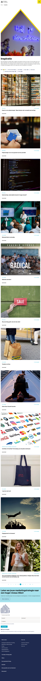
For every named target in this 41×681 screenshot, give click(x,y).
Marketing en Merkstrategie (7, 644)
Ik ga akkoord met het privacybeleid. (8, 623)
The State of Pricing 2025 (7, 654)
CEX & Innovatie (5, 647)
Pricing (3, 646)
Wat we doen (4, 639)
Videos (3, 657)
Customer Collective (25, 642)
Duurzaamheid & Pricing (6, 661)
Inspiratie (3, 664)
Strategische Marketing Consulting (8, 642)
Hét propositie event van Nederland (9, 667)
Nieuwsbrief (4, 671)
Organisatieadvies (5, 649)
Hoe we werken (24, 644)
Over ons (23, 639)
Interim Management (5, 651)
